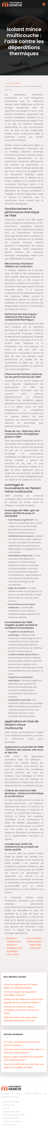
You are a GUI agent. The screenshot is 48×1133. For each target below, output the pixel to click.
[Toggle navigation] (43, 4)
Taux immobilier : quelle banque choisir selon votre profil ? (33, 943)
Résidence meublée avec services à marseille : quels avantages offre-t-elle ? (14, 946)
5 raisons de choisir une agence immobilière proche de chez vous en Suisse (21, 1010)
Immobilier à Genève (13, 83)
